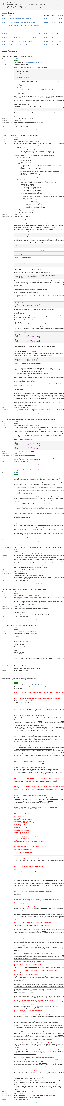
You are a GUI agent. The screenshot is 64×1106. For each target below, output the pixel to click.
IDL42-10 (4, 30)
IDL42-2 (4, 22)
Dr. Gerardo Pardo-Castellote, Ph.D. (35, 62)
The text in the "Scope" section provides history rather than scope (25, 37)
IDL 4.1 (46, 18)
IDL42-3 (4, 18)
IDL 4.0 (46, 41)
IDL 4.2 (53, 18)
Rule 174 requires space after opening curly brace (21, 41)
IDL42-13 (4, 34)
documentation (29, 198)
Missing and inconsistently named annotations (20, 18)
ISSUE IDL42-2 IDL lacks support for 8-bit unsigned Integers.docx (33, 409)
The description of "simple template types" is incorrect (22, 30)
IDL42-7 (4, 44)
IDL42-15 (4, 37)
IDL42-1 (4, 41)
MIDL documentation (55, 181)
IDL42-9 (4, 26)
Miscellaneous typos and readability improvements (21, 44)
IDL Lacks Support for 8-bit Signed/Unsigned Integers (22, 22)
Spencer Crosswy (32, 631)
